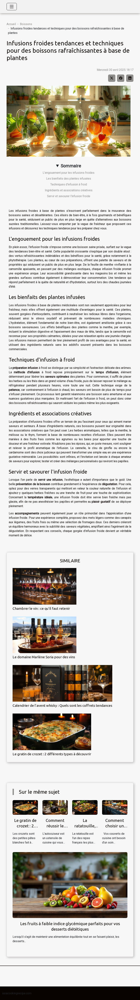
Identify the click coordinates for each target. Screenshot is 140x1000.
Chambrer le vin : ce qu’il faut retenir (41, 608)
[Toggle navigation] (12, 6)
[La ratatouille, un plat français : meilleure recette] (85, 807)
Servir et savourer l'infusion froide (68, 196)
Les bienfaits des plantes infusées (68, 178)
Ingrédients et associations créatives (68, 190)
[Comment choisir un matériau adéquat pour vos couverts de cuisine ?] (114, 807)
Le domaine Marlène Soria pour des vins (44, 657)
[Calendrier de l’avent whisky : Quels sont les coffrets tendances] (62, 683)
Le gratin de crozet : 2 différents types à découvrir (52, 754)
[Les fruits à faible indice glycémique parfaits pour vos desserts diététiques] (70, 885)
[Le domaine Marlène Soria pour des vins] (44, 635)
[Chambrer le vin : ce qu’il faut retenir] (44, 586)
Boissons (26, 24)
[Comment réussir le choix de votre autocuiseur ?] (55, 807)
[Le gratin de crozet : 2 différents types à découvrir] (52, 732)
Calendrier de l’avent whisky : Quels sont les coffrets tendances (62, 705)
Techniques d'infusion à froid (68, 184)
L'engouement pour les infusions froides (68, 172)
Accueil (11, 24)
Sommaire (71, 165)
